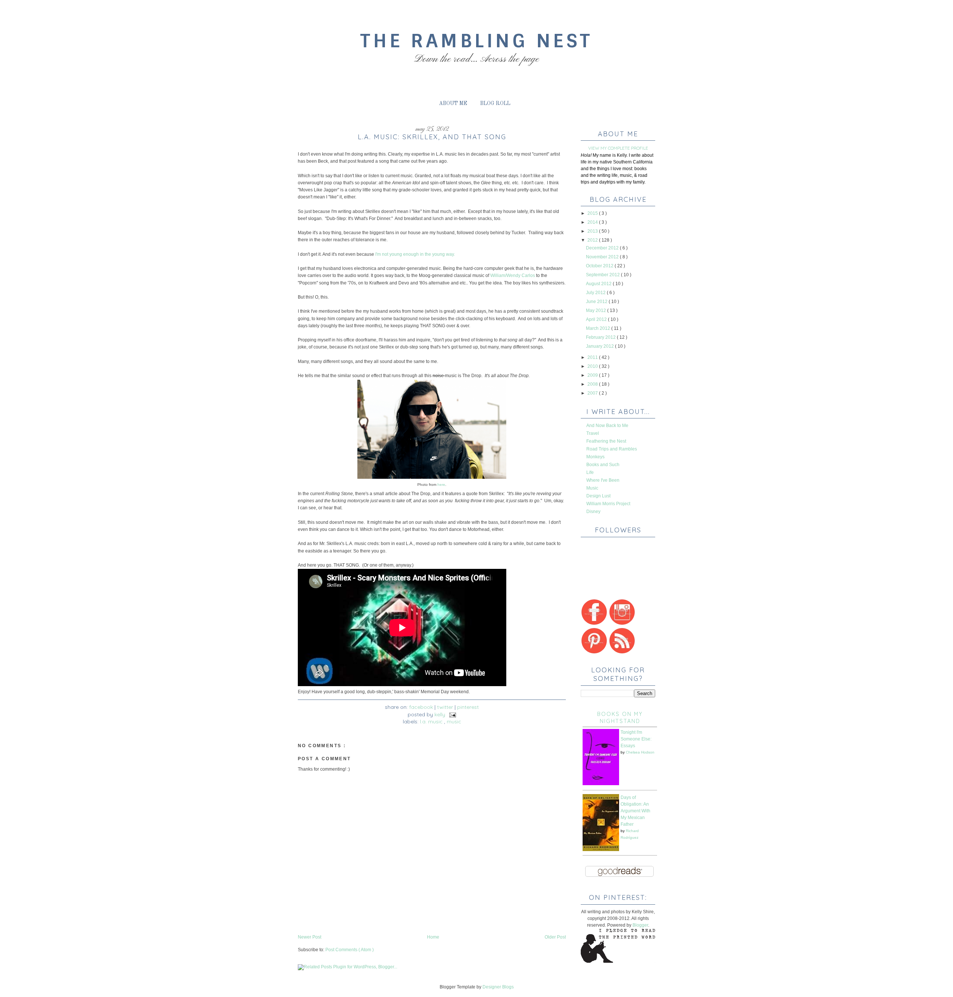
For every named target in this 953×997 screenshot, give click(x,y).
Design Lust (598, 496)
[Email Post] (451, 714)
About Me (453, 103)
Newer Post (309, 937)
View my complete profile (618, 148)
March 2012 (598, 328)
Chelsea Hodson (640, 752)
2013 (593, 231)
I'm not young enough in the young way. (415, 254)
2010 (593, 366)
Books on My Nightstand (620, 717)
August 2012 (599, 283)
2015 (593, 213)
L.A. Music (432, 721)
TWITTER (445, 707)
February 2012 (601, 337)
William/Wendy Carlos (512, 275)
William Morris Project (608, 503)
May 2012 (596, 310)
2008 (593, 384)
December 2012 (603, 248)
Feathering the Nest (606, 441)
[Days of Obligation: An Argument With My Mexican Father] (601, 849)
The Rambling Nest (476, 41)
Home (433, 937)
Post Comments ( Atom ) (349, 949)
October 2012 (600, 265)
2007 (593, 393)
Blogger (640, 925)
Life (590, 472)
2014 (593, 222)
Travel (592, 433)
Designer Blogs (498, 987)
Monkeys (595, 456)
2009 (593, 375)
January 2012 (600, 346)
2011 (593, 357)
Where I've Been (602, 480)
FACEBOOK (421, 707)
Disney (593, 511)
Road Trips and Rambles (611, 449)
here (440, 484)
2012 (593, 240)
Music (454, 721)
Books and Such (602, 464)
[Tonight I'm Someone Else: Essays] (601, 783)
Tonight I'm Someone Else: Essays (636, 739)
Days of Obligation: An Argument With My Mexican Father (635, 811)
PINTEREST (468, 707)
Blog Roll (495, 103)
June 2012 (597, 301)
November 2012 (603, 256)
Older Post (555, 937)
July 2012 (596, 292)
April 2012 (597, 319)
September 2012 (603, 274)
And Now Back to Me (607, 425)
